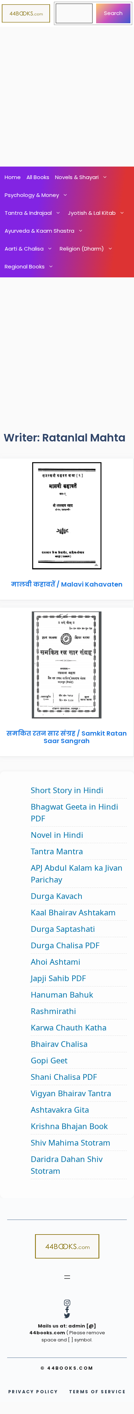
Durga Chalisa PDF (65, 945)
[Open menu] (67, 1277)
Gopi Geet (49, 1060)
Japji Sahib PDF (58, 978)
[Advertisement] (67, 97)
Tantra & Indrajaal (28, 213)
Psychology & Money (32, 195)
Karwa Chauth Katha (68, 1027)
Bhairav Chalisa (59, 1043)
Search (113, 13)
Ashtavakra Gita (60, 1109)
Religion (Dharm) (82, 248)
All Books (37, 177)
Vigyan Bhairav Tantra (71, 1093)
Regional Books (25, 266)
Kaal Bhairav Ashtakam (73, 912)
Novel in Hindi (57, 834)
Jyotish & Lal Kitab (92, 213)
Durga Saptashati (63, 928)
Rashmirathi (53, 1010)
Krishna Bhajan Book (69, 1126)
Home (13, 177)
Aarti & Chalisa (24, 248)
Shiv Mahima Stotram (70, 1142)
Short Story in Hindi (67, 790)
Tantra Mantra (57, 851)
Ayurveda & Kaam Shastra (39, 230)
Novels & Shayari (77, 177)
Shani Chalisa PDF (64, 1076)
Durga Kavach (57, 895)
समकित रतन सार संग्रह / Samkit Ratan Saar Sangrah (66, 737)
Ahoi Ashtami (55, 961)
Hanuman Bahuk (62, 994)
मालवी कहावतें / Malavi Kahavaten (67, 584)
